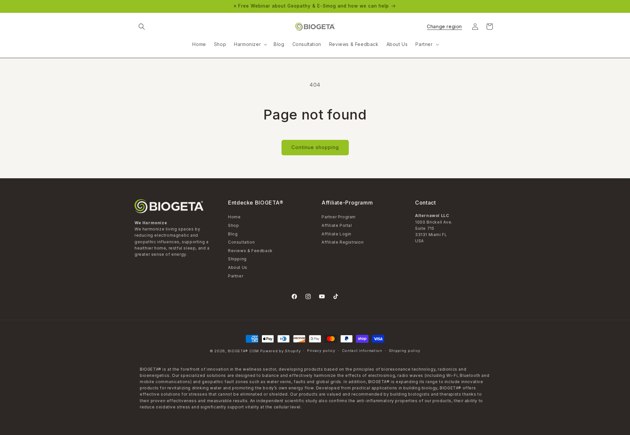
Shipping (237, 258)
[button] (142, 26)
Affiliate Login (336, 233)
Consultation (241, 242)
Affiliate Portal (337, 225)
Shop (233, 225)
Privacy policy (321, 350)
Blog (233, 233)
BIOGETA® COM (243, 351)
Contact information (362, 350)
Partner (235, 275)
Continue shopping (315, 147)
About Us (237, 267)
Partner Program (339, 217)
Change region (444, 26)
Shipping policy (405, 350)
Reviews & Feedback (250, 250)
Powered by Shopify (280, 351)
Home (234, 217)
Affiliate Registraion (343, 242)
